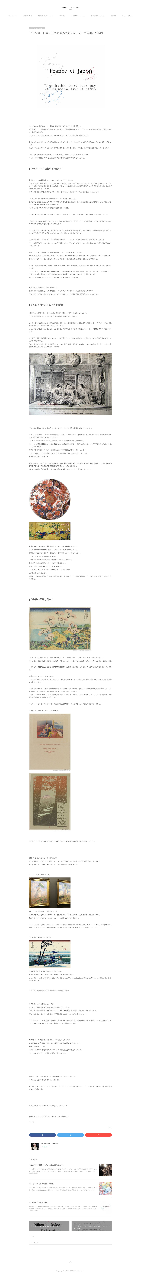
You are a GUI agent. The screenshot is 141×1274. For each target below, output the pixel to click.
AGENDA (62, 16)
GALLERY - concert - (78, 16)
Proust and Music (127, 16)
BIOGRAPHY (28, 16)
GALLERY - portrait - (98, 16)
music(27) (31, 1122)
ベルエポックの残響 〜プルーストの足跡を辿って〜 (46, 1165)
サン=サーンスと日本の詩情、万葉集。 (42, 1184)
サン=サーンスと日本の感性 (38, 1202)
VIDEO (113, 16)
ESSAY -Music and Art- (45, 16)
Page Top (70, 1262)
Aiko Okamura (13, 16)
